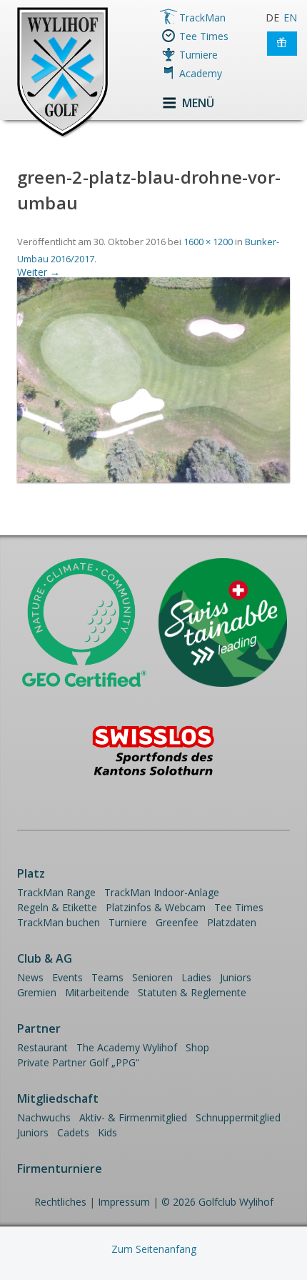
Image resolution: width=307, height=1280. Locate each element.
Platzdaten (231, 922)
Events (67, 977)
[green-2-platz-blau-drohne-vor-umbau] (153, 478)
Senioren (152, 977)
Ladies (196, 977)
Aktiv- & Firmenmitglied (133, 1117)
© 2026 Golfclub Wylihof (217, 1202)
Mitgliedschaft (58, 1098)
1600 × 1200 (208, 241)
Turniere (198, 54)
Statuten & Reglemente (192, 992)
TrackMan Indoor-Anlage (161, 892)
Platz (31, 873)
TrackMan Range (56, 892)
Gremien (36, 992)
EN (290, 17)
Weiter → (38, 272)
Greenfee (177, 922)
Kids (107, 1132)
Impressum (124, 1202)
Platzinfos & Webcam (156, 907)
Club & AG (44, 958)
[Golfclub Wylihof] (62, 135)
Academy (200, 73)
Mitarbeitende (97, 992)
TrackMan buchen (58, 922)
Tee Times (203, 36)
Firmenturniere (59, 1168)
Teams (107, 977)
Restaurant (42, 1047)
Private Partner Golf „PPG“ (78, 1062)
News (30, 977)
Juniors (235, 977)
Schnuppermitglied (238, 1117)
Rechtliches (60, 1202)
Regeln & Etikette (57, 907)
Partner (39, 1028)
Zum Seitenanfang (153, 1249)
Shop (197, 1047)
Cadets (73, 1132)
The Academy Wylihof (126, 1047)
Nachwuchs (44, 1117)
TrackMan (202, 17)
